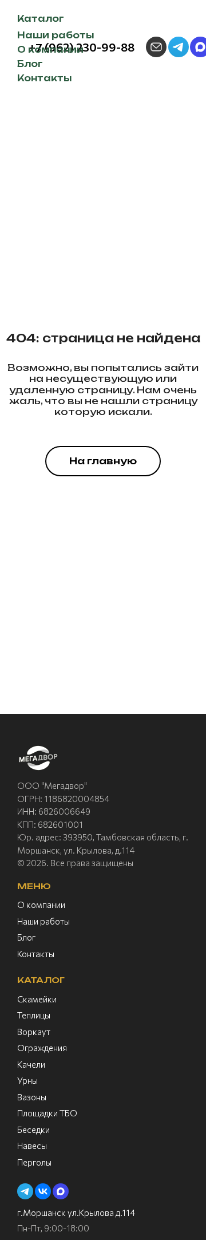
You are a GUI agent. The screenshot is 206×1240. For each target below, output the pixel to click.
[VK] (43, 1191)
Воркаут (33, 1031)
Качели (31, 1064)
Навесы (32, 1145)
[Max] (61, 1191)
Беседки (33, 1129)
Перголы (34, 1162)
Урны (27, 1080)
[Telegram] (178, 47)
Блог (26, 937)
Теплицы (33, 1015)
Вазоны (31, 1097)
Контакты (35, 954)
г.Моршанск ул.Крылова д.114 (76, 1212)
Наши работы (43, 921)
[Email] (156, 47)
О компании (41, 904)
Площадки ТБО (47, 1113)
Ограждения (42, 1047)
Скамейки (37, 999)
